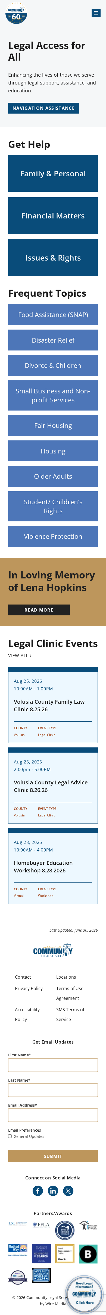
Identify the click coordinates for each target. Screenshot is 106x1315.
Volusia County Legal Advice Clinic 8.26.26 (51, 786)
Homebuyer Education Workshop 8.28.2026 (43, 866)
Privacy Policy (29, 988)
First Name (18, 1054)
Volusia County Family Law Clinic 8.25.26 (49, 705)
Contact (23, 977)
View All (18, 656)
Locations (66, 977)
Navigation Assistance (44, 108)
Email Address (21, 1105)
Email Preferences (24, 1130)
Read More (39, 610)
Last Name (18, 1080)
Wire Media (55, 1303)
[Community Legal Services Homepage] (16, 13)
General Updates (29, 1136)
